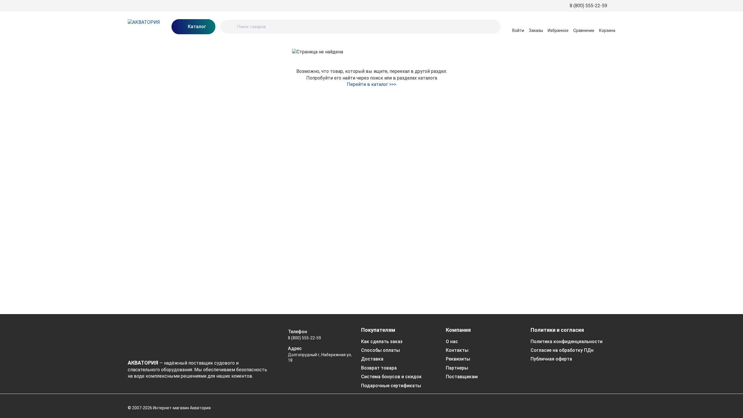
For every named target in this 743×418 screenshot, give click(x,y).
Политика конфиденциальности (567, 341)
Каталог (335, 5)
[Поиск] (229, 26)
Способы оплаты (380, 350)
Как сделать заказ (382, 341)
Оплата (230, 5)
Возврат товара (379, 368)
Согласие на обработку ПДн (562, 350)
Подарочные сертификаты (391, 385)
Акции (153, 5)
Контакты (312, 5)
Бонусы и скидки (282, 5)
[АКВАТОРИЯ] (144, 26)
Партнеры (457, 368)
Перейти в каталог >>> (371, 84)
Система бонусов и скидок (391, 376)
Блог (168, 5)
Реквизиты (458, 359)
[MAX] (574, 404)
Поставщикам (462, 376)
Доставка (252, 5)
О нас (183, 5)
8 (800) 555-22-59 (304, 338)
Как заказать (206, 5)
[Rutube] (591, 404)
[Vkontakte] (609, 404)
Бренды (135, 5)
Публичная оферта (551, 359)
